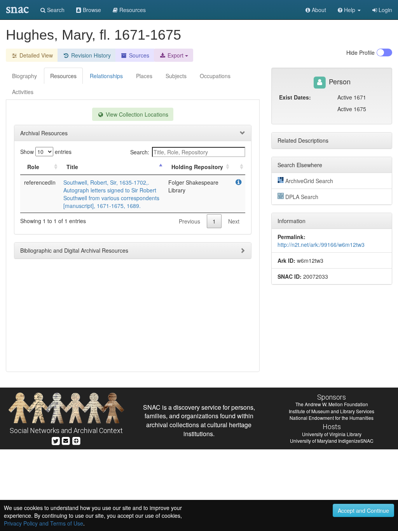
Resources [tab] (63, 76)
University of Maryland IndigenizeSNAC (332, 440)
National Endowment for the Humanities (332, 417)
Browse (91, 10)
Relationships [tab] (106, 76)
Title (72, 167)
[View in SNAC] (238, 182)
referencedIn (40, 182)
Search (55, 10)
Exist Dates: (295, 97)
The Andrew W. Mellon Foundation (331, 404)
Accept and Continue (363, 510)
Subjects (176, 76)
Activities (22, 92)
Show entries (46, 151)
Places (144, 76)
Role (33, 167)
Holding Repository (197, 167)
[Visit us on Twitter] (56, 440)
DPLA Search (301, 197)
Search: (139, 152)
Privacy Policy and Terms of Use (43, 523)
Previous (189, 221)
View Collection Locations (136, 114)
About (318, 10)
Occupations (215, 76)
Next (233, 221)
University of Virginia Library (331, 434)
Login (384, 10)
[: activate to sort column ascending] (238, 167)
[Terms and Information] (76, 440)
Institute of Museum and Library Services (331, 411)
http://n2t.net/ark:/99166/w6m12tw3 (321, 244)
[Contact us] (65, 440)
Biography (24, 76)
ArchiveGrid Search (309, 181)
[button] (349, 9)
